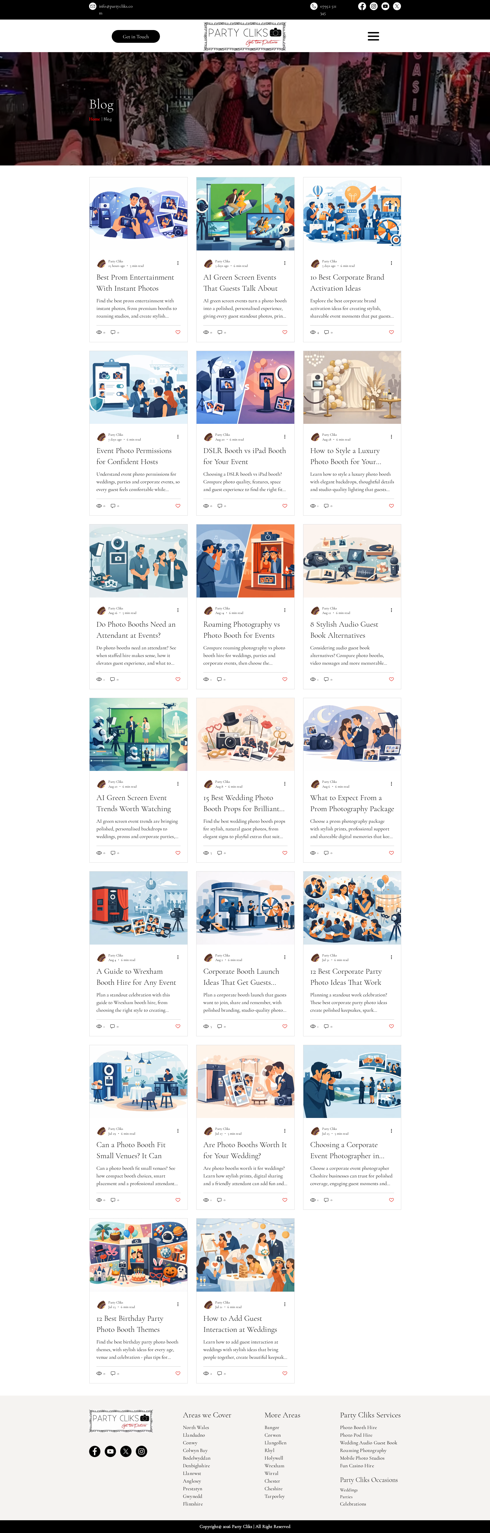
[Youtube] (385, 6)
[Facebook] (362, 6)
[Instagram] (374, 6)
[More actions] (179, 263)
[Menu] (373, 36)
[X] (397, 6)
